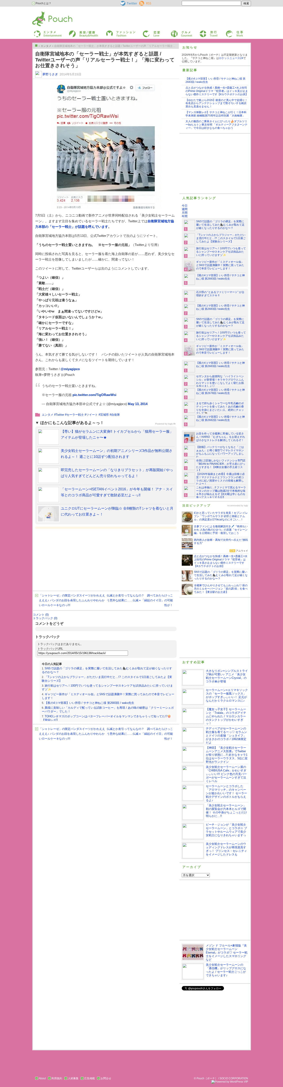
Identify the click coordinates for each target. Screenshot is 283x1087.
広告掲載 (89, 1078)
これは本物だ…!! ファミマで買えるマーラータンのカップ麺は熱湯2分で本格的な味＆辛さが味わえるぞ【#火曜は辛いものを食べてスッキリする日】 (221, 492)
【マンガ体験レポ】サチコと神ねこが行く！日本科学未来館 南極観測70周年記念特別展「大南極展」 (216, 114)
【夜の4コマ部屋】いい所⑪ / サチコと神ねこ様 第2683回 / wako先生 (89, 702)
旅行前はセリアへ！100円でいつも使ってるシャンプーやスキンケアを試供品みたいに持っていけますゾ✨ (221, 252)
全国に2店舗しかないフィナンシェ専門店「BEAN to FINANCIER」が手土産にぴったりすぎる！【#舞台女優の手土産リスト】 (220, 465)
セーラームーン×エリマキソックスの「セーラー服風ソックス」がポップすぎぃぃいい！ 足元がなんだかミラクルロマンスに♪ (227, 695)
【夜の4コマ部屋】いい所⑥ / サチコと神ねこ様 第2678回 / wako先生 (220, 391)
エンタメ (47, 414)
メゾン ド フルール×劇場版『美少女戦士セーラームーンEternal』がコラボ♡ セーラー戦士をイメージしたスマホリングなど (226, 952)
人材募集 (73, 1078)
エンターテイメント (46, 31)
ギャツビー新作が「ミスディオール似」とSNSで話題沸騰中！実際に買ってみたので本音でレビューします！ (220, 265)
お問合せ (106, 1078)
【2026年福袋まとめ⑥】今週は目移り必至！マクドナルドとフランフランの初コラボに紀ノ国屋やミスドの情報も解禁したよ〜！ (220, 478)
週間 (184, 209)
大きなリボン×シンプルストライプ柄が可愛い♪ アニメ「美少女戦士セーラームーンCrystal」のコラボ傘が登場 (227, 676)
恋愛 (145, 31)
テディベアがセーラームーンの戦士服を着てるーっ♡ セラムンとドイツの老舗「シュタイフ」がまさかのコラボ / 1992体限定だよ (226, 735)
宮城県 (104, 414)
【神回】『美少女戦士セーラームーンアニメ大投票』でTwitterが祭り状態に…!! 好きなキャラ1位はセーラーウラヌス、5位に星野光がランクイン (227, 754)
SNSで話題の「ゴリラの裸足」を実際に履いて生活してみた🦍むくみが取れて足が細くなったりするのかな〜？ (220, 225)
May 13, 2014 (137, 404)
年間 (184, 216)
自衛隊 (115, 414)
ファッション (113, 31)
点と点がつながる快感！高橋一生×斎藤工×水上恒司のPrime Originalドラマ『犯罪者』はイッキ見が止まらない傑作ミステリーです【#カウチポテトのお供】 (216, 91)
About (42, 1078)
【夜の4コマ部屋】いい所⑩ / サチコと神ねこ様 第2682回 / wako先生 (220, 418)
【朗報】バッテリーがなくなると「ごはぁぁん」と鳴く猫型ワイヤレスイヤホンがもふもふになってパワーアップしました (220, 452)
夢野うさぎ (50, 74)
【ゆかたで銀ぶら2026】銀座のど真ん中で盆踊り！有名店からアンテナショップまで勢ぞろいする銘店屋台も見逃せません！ (216, 103)
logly (246, 505)
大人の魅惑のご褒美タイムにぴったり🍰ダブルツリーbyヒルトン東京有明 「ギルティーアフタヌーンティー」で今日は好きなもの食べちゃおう (216, 124)
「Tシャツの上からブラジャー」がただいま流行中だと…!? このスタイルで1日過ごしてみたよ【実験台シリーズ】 (221, 238)
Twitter (60, 414)
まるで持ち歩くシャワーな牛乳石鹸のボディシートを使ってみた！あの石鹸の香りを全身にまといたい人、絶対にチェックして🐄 (220, 408)
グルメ (174, 31)
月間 (184, 212)
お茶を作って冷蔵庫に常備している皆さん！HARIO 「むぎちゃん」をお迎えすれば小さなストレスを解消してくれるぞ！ (220, 437)
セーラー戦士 (75, 414)
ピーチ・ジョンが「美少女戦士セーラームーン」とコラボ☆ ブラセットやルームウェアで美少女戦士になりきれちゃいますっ (226, 830)
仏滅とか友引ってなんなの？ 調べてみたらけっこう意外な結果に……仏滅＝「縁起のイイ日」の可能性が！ (140, 600)
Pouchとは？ (43, 3)
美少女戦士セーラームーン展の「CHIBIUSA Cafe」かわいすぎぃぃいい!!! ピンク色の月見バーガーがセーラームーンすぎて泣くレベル (226, 774)
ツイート (92, 414)
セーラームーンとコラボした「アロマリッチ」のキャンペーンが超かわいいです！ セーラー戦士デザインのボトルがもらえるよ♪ (226, 793)
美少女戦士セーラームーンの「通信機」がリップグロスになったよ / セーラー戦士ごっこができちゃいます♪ (226, 970)
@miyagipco (70, 369)
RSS (142, 2)
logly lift (172, 424)
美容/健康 (74, 31)
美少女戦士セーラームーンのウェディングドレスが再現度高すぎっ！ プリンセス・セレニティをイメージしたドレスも (226, 849)
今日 (184, 205)
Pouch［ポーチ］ (43, 12)
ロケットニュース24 (231, 58)
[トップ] (36, 45)
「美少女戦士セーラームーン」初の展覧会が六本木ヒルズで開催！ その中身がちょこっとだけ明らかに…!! (226, 811)
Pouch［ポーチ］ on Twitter (128, 3)
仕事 (228, 31)
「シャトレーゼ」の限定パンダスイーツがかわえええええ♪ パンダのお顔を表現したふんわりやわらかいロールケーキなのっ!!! (72, 600)
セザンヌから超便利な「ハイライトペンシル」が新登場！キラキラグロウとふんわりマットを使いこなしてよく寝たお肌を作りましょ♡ (220, 381)
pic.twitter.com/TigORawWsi (94, 395)
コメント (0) (41, 614)
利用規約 (57, 1078)
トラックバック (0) (45, 618)
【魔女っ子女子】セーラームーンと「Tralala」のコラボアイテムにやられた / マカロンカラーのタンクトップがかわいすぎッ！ (226, 716)
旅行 (202, 31)
